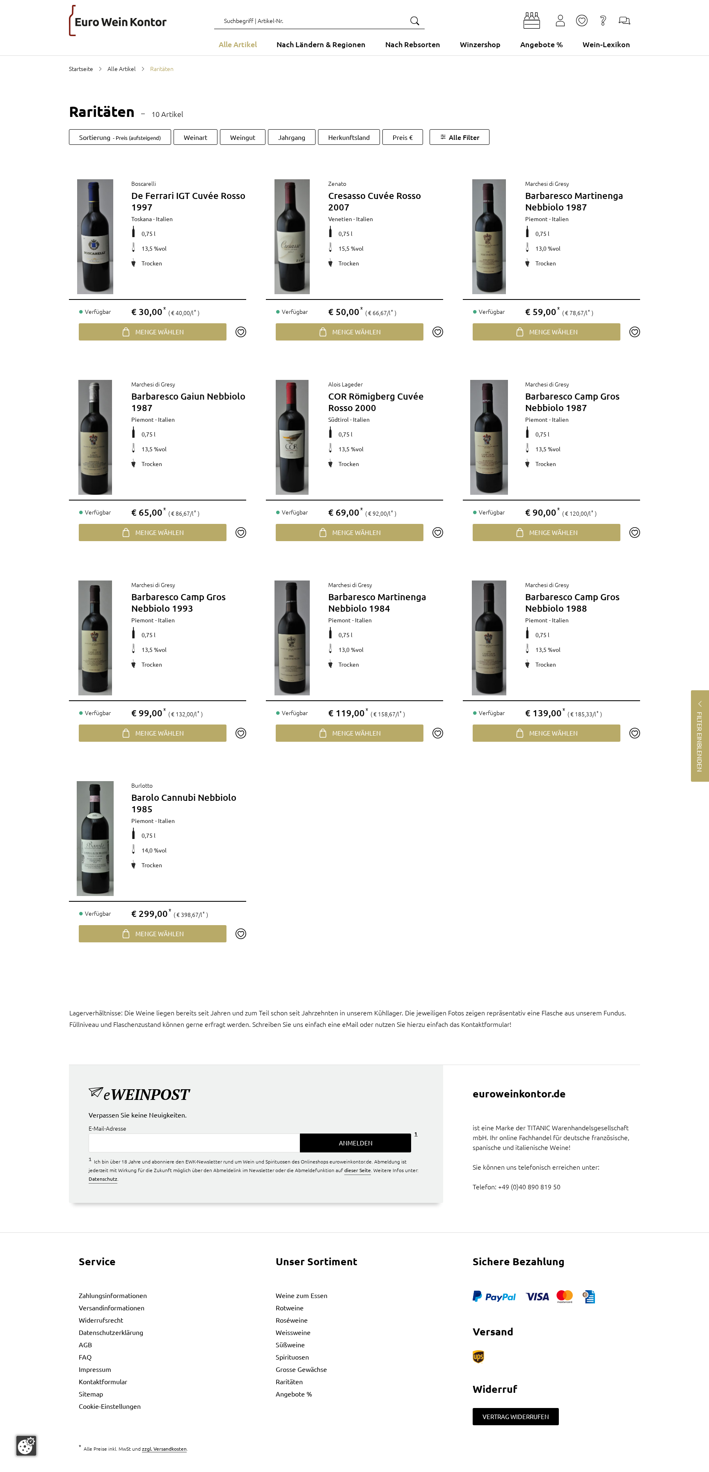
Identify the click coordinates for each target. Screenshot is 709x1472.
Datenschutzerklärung (111, 1332)
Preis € (403, 137)
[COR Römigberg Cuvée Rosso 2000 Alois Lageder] (292, 437)
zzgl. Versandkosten (164, 1448)
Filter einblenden (700, 742)
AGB (85, 1344)
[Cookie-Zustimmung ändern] (26, 1446)
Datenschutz (103, 1178)
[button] (532, 20)
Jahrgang (291, 137)
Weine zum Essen (301, 1295)
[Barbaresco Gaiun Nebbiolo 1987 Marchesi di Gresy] (95, 437)
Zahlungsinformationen (113, 1295)
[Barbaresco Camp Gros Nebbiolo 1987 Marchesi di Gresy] (489, 437)
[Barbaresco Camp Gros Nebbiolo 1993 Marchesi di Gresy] (95, 638)
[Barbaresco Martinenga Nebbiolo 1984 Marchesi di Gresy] (292, 638)
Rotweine (290, 1307)
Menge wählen (159, 332)
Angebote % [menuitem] (541, 44)
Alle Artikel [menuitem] (238, 44)
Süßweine (290, 1344)
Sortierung (120, 137)
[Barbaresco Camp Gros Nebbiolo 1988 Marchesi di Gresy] (489, 638)
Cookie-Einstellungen (110, 1406)
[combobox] (319, 20)
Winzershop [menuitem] (480, 44)
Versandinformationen (111, 1307)
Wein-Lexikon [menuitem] (606, 44)
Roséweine (292, 1320)
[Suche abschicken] (414, 20)
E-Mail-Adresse (107, 1128)
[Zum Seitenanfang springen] (354, 1466)
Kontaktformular (103, 1381)
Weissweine (293, 1332)
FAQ (85, 1357)
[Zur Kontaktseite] (624, 20)
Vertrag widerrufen (516, 1416)
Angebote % (294, 1394)
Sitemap (91, 1394)
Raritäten (289, 1381)
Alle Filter (464, 137)
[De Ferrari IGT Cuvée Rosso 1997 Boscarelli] (95, 236)
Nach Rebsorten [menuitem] (412, 44)
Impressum (95, 1369)
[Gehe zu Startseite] (118, 20)
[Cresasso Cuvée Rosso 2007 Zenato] (292, 236)
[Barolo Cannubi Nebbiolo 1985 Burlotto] (95, 838)
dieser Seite (357, 1170)
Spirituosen (292, 1357)
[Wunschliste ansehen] (582, 20)
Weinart (195, 137)
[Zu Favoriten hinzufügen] (240, 332)
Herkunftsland (349, 137)
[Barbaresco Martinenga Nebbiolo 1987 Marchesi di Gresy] (489, 236)
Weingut (242, 137)
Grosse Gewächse (301, 1369)
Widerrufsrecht (101, 1320)
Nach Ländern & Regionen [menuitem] (321, 44)
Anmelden (356, 1143)
